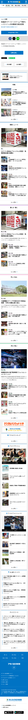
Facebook (14, 667)
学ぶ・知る (24, 5)
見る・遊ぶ (8, 5)
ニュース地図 (4, 19)
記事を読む (14, 53)
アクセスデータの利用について (8, 677)
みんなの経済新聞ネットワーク (14, 700)
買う (12, 5)
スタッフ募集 (5, 684)
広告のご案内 (5, 682)
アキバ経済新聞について (7, 673)
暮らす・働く (17, 5)
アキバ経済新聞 (13, 2)
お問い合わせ (5, 679)
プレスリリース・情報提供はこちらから (10, 675)
